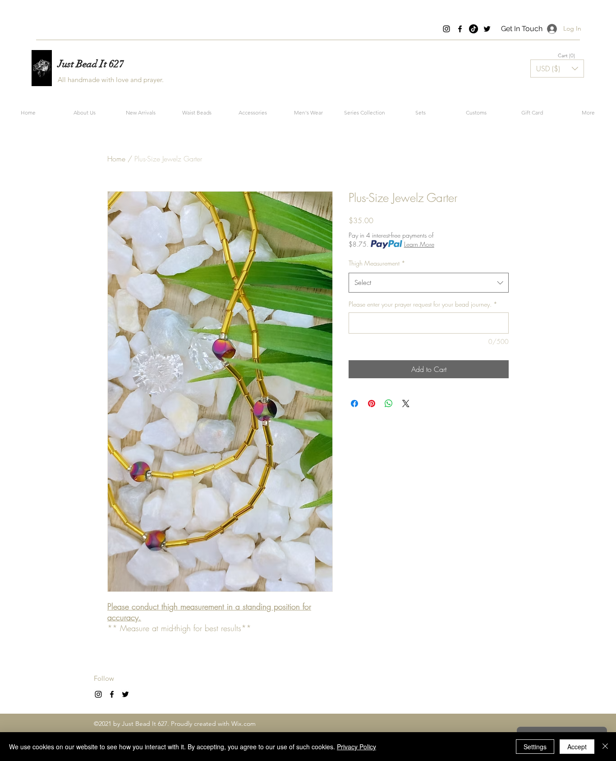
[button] (567, 56)
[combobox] (429, 283)
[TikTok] (473, 28)
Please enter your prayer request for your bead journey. (423, 304)
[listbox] (557, 69)
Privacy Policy (356, 746)
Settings (535, 746)
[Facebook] (459, 28)
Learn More (419, 244)
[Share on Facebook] (354, 403)
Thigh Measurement (377, 263)
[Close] (605, 746)
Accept (577, 746)
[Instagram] (446, 28)
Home (116, 159)
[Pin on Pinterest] (371, 403)
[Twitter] (487, 28)
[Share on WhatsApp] (388, 403)
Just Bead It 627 (91, 64)
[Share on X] (405, 403)
